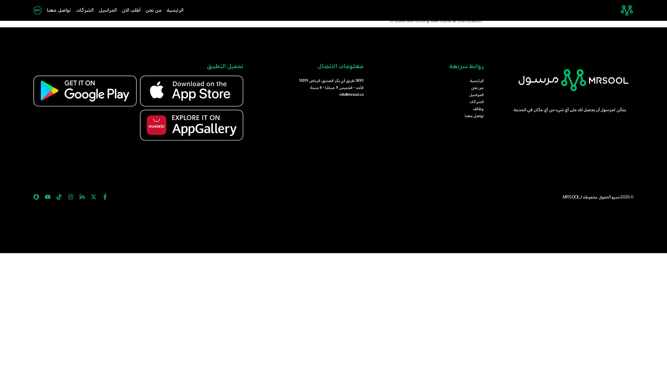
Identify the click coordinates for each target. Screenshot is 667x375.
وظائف (478, 109)
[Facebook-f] (105, 197)
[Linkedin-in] (82, 197)
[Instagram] (70, 197)
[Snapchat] (36, 197)
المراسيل (108, 10)
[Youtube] (48, 197)
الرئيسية (175, 10)
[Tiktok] (59, 197)
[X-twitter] (93, 197)
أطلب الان (131, 10)
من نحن (154, 10)
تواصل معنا (59, 10)
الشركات (85, 10)
